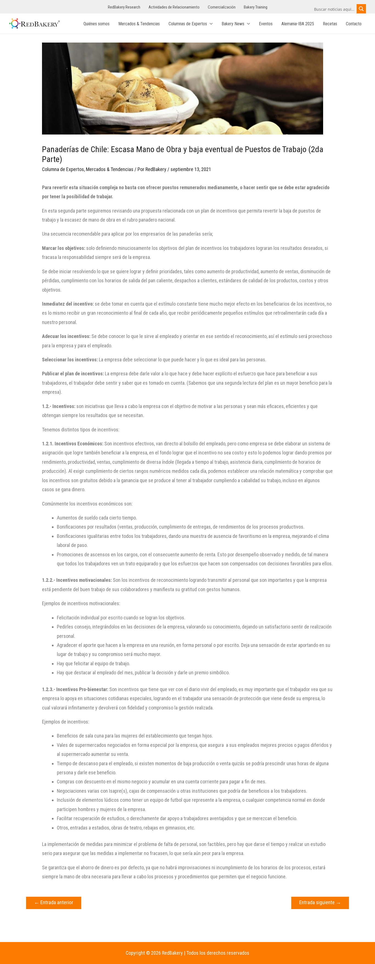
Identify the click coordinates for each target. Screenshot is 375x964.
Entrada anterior (53, 902)
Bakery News (233, 23)
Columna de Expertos (63, 169)
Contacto (354, 23)
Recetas (330, 23)
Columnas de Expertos (188, 23)
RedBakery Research (124, 7)
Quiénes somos (96, 23)
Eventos (266, 23)
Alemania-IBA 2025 (297, 23)
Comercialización (222, 7)
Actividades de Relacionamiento (174, 7)
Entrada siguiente (320, 902)
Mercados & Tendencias (139, 23)
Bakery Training (255, 7)
